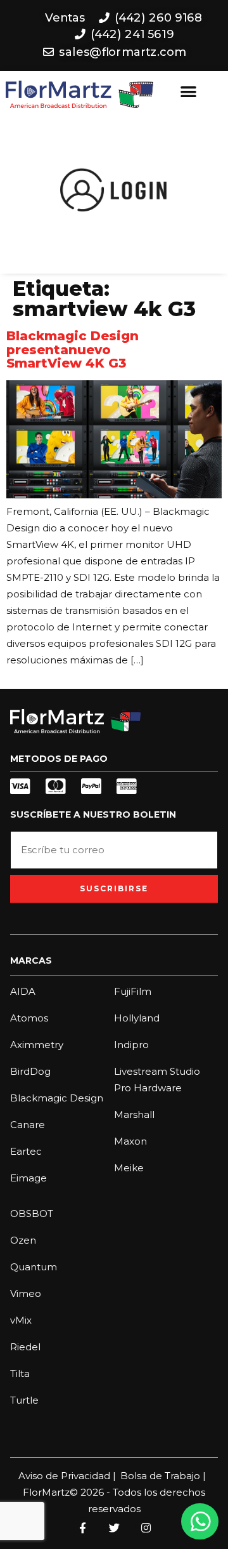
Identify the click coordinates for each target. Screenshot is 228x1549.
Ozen (23, 1240)
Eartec (26, 1151)
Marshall (134, 1114)
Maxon (130, 1141)
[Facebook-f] (82, 1528)
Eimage (28, 1178)
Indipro (131, 1045)
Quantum (33, 1267)
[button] (188, 92)
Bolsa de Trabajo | (163, 1476)
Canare (27, 1125)
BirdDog (30, 1071)
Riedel (25, 1347)
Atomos (29, 1018)
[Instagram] (145, 1528)
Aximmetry (36, 1045)
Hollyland (137, 1018)
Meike (129, 1168)
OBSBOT (31, 1213)
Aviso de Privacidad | (67, 1476)
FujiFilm (132, 991)
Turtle (24, 1400)
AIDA (22, 991)
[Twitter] (114, 1528)
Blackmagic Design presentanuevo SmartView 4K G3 (72, 349)
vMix (21, 1320)
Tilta (20, 1373)
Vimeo (25, 1293)
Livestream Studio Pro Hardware (157, 1079)
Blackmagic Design (56, 1098)
